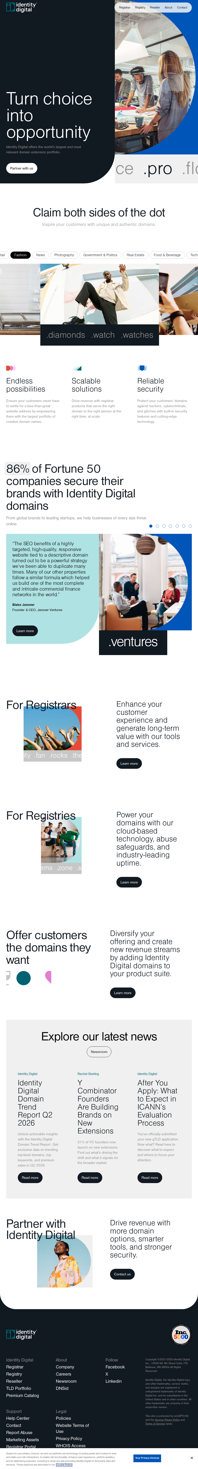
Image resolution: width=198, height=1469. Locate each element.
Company (65, 1367)
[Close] (192, 1458)
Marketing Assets (22, 1440)
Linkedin (114, 1382)
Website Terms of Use (72, 1429)
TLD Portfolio (18, 1389)
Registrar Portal (21, 1447)
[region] (99, 1458)
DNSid (62, 1389)
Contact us (122, 1275)
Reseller (155, 7)
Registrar (124, 7)
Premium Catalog (22, 1396)
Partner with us (21, 169)
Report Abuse (19, 1433)
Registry (140, 7)
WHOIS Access (70, 1446)
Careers (63, 1374)
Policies (63, 1419)
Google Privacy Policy (167, 1420)
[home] (21, 7)
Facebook (115, 1367)
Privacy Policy (69, 1439)
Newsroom (99, 1052)
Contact (182, 7)
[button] (169, 8)
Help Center (17, 1419)
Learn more (25, 631)
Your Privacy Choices (147, 1458)
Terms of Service (155, 1424)
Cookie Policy (64, 1465)
